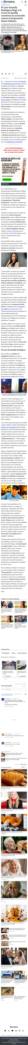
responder (6, 706)
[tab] (7, 694)
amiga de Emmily (13, 231)
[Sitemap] (23, 1030)
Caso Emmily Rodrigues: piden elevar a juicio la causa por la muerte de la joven (14, 150)
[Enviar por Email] (13, 74)
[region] (14, 724)
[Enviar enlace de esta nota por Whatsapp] (9, 74)
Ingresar (22, 1)
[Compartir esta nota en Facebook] (2, 74)
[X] (8, 1031)
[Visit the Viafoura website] (24, 764)
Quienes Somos (10, 1035)
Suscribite (7, 179)
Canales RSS (3, 1035)
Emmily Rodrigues (5, 653)
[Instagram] (16, 1031)
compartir (19, 706)
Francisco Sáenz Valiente (23, 653)
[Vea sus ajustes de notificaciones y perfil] (25, 1)
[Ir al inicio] (9, 1)
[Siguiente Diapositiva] (26, 668)
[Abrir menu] (2, 2)
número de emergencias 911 (10, 427)
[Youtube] (12, 1030)
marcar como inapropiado (23, 707)
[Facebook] (5, 1031)
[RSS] (19, 1030)
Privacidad (21, 1035)
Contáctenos (16, 1035)
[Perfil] (14, 1027)
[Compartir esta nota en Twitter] (6, 74)
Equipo (25, 1035)
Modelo (13, 653)
